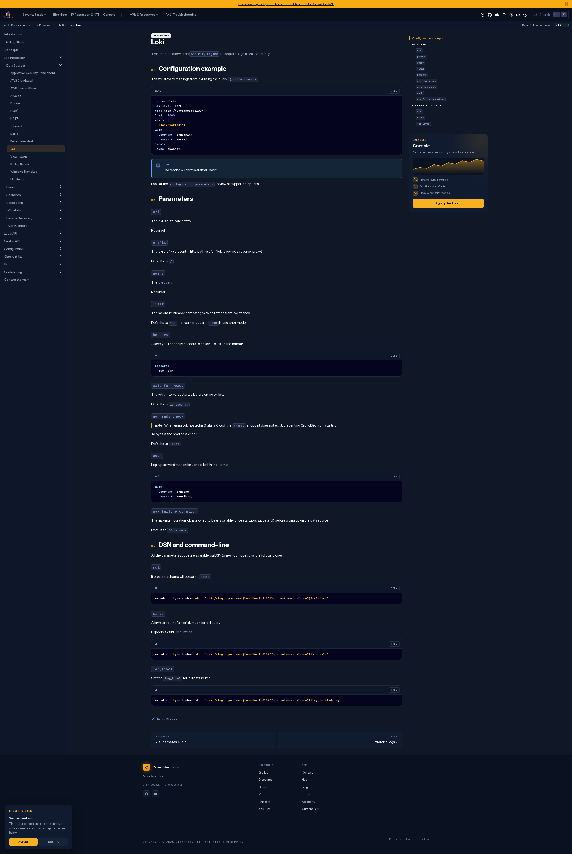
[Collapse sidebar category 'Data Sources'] (60, 65)
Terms (410, 839)
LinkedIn (264, 802)
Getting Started (15, 42)
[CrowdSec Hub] (515, 14)
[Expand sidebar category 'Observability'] (60, 256)
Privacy (395, 839)
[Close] (566, 4)
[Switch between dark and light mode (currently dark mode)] (525, 14)
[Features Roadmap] (482, 14)
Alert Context (17, 225)
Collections (14, 202)
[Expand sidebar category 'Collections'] (60, 202)
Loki (13, 149)
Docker (15, 103)
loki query (165, 282)
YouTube (265, 809)
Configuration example (427, 38)
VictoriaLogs (18, 156)
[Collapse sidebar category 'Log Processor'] (60, 57)
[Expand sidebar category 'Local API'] (60, 233)
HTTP (14, 118)
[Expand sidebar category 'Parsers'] (60, 186)
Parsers (11, 187)
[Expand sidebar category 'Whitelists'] (60, 210)
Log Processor (42, 25)
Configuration (14, 249)
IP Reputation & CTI (85, 14)
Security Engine (20, 25)
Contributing (13, 272)
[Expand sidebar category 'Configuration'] (60, 248)
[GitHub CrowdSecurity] (489, 14)
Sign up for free (447, 203)
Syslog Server (19, 164)
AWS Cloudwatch (22, 80)
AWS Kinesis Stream (24, 88)
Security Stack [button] (32, 14)
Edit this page (167, 718)
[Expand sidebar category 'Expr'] (60, 264)
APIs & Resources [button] (142, 14)
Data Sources (64, 25)
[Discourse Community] (504, 14)
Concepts (11, 50)
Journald (16, 126)
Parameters (419, 44)
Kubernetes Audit (22, 141)
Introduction (13, 34)
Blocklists (60, 14)
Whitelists (13, 210)
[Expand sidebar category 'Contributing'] (60, 272)
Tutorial (307, 794)
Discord (264, 787)
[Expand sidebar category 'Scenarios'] (60, 194)
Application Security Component (32, 73)
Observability (13, 256)
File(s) (14, 111)
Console (109, 14)
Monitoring (17, 179)
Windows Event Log (23, 171)
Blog (305, 787)
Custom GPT (311, 809)
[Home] (4, 25)
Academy (308, 802)
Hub (304, 779)
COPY (394, 91)
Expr (7, 264)
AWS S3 (15, 95)
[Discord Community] (496, 14)
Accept (23, 842)
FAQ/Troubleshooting (181, 14)
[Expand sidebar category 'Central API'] (60, 241)
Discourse (265, 779)
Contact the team (16, 279)
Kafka (14, 133)
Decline (53, 842)
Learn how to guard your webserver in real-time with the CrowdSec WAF (286, 4)
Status (424, 839)
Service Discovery (19, 218)
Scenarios (13, 195)
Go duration (183, 632)
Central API (12, 241)
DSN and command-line (426, 105)
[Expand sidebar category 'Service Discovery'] (60, 218)
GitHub (263, 772)
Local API (10, 233)
